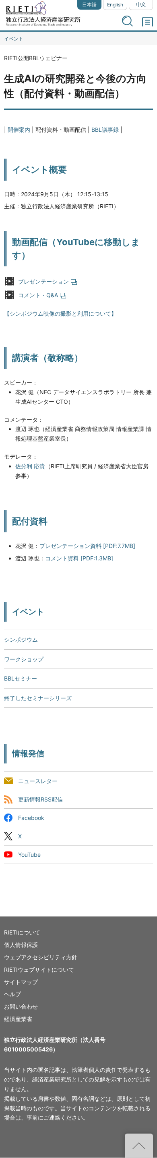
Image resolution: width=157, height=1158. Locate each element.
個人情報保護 (21, 944)
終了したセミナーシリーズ (38, 698)
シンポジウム (21, 639)
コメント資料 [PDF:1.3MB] (79, 558)
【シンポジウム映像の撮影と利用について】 (60, 313)
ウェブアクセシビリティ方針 (40, 957)
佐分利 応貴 (30, 466)
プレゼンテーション (43, 281)
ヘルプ (12, 994)
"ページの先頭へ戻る (139, 1146)
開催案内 (19, 129)
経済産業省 (18, 1018)
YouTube (29, 855)
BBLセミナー (20, 678)
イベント (13, 39)
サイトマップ (21, 982)
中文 (141, 5)
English (115, 5)
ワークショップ (23, 659)
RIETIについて (22, 932)
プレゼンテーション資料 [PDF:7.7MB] (87, 545)
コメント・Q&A (38, 295)
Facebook (31, 817)
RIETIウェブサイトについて (39, 969)
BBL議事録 (105, 129)
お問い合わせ (21, 1006)
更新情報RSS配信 (40, 799)
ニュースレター (38, 780)
